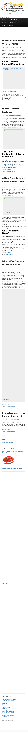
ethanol (3, 704)
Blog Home (4, 19)
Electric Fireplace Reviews (7, 25)
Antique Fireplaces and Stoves (9, 699)
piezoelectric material (7, 164)
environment (5, 703)
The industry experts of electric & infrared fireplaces (14, 11)
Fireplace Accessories (10, 102)
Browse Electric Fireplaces (7, 442)
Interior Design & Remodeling (8, 711)
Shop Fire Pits (5, 22)
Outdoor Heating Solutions (8, 715)
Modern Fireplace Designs (8, 712)
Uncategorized (5, 716)
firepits (5, 272)
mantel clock (10, 53)
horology (10, 122)
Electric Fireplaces (6, 702)
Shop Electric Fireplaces (13, 19)
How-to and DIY (5, 708)
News (3, 714)
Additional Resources (6, 445)
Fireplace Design (6, 707)
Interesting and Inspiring (7, 710)
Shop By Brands (13, 22)
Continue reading (6, 100)
